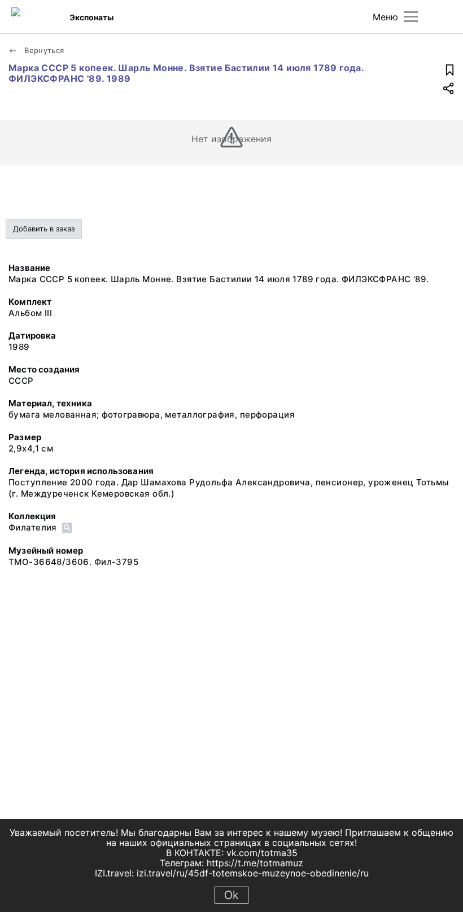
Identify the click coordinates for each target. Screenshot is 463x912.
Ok (231, 895)
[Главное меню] (410, 17)
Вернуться (43, 50)
